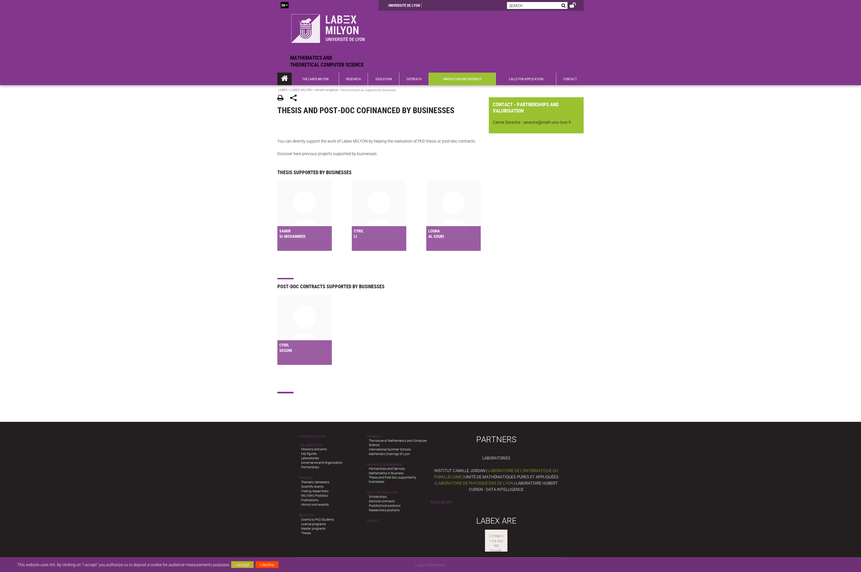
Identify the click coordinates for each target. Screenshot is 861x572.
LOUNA (434, 231)
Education (306, 515)
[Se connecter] (576, 6)
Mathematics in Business (386, 473)
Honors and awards (315, 504)
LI (355, 236)
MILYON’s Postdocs (314, 495)
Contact (373, 521)
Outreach (374, 436)
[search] (537, 5)
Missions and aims (314, 449)
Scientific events (312, 486)
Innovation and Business (384, 464)
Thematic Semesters (315, 482)
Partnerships (310, 467)
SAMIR (285, 231)
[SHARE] (295, 98)
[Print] (282, 98)
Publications (309, 500)
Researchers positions (384, 510)
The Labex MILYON (311, 445)
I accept (242, 564)
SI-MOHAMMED (292, 236)
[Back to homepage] (327, 27)
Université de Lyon (404, 5)
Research (306, 478)
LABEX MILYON (301, 90)
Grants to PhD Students (317, 519)
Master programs (313, 528)
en (283, 5)
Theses (306, 533)
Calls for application (382, 492)
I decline (267, 564)
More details (441, 502)
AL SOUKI (436, 236)
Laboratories (310, 458)
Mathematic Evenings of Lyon (389, 454)
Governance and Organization (322, 462)
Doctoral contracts (382, 501)
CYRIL (359, 231)
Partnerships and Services (387, 468)
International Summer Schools (390, 449)
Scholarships (378, 496)
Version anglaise (326, 90)
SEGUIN (285, 350)
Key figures (309, 453)
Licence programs (313, 524)
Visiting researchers (314, 491)
